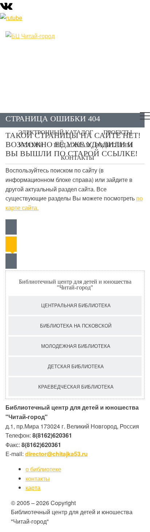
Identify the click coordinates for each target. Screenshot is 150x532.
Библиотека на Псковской (75, 325)
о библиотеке (43, 469)
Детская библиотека (76, 366)
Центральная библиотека (76, 305)
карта (32, 487)
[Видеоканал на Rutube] (11, 17)
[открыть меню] (145, 117)
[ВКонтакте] (6, 7)
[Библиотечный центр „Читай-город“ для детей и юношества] (41, 36)
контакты (37, 478)
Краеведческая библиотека (76, 386)
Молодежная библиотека (75, 345)
